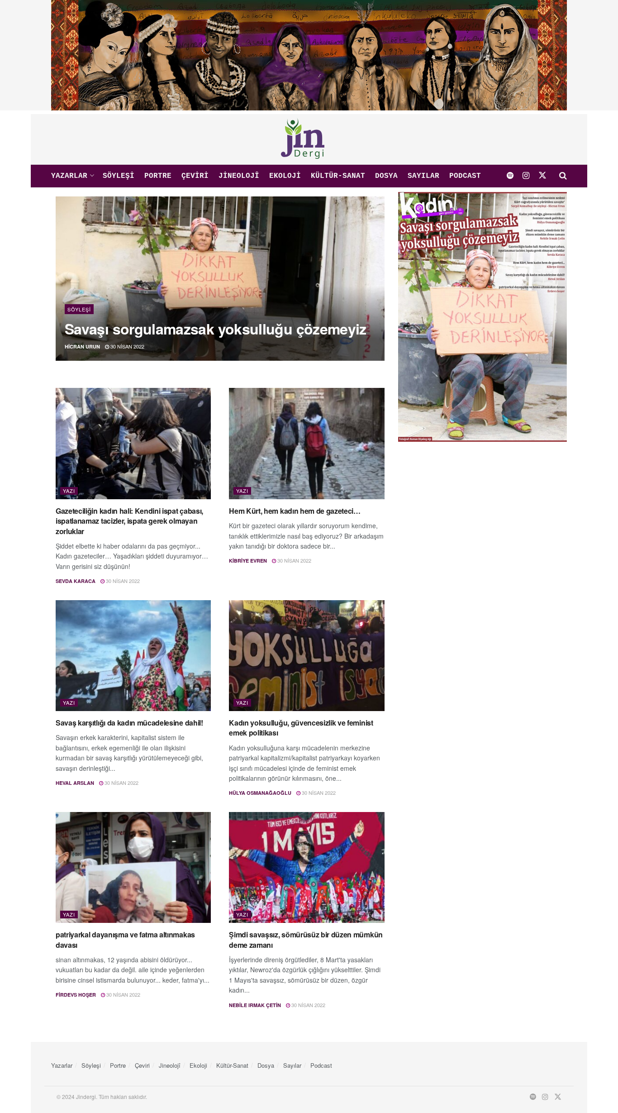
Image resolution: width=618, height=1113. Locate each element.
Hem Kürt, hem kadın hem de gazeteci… (294, 511)
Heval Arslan (75, 782)
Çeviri (195, 176)
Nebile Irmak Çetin (255, 1005)
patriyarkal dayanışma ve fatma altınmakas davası (125, 939)
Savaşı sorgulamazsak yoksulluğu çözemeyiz (215, 328)
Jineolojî (239, 176)
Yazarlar (69, 176)
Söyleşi (118, 176)
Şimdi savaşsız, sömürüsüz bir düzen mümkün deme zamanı (306, 939)
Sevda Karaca (75, 581)
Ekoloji (285, 176)
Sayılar (423, 176)
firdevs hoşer (76, 994)
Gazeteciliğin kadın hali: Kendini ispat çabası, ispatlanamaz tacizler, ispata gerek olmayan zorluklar (129, 521)
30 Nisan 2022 (126, 346)
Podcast (465, 176)
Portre (157, 176)
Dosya (386, 176)
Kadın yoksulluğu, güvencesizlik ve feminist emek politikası (301, 727)
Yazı (69, 490)
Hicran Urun (82, 346)
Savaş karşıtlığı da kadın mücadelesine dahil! (129, 722)
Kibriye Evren (248, 560)
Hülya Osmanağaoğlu (260, 792)
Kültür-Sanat (338, 176)
